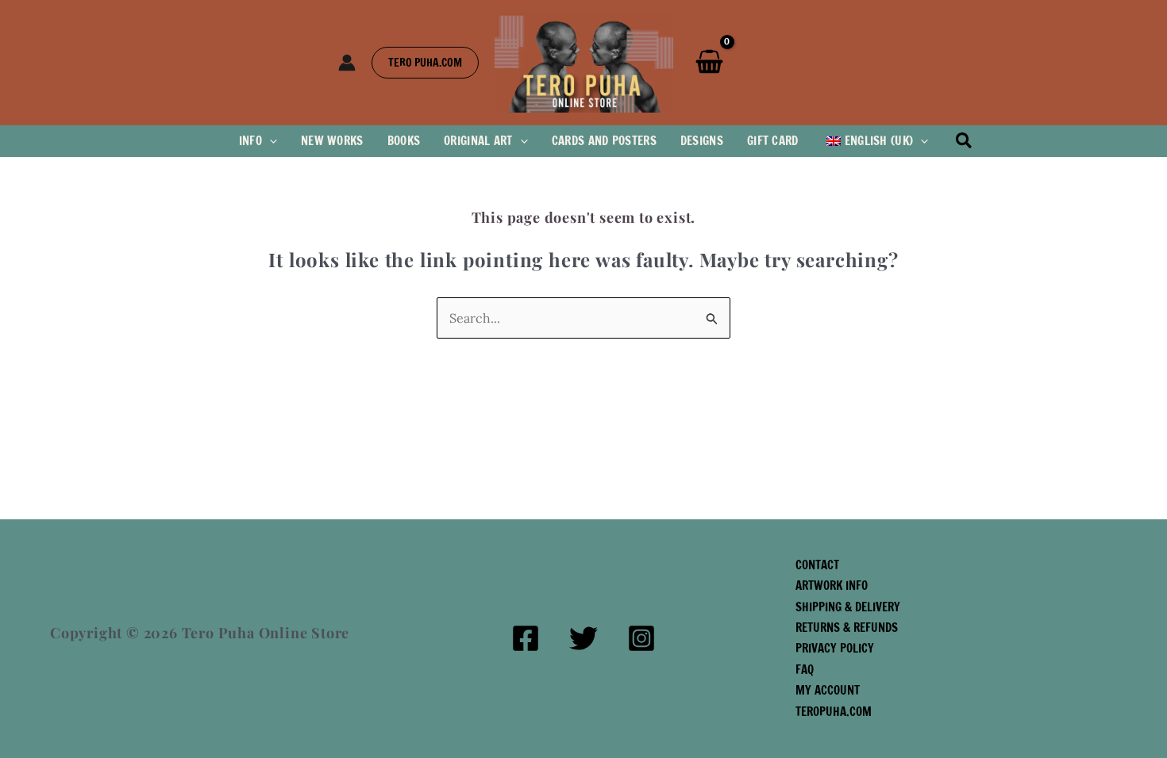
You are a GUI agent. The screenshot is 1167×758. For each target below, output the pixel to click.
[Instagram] (641, 638)
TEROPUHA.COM (833, 711)
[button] (425, 62)
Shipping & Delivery (847, 607)
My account (827, 690)
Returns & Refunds (846, 627)
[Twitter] (583, 638)
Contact (817, 565)
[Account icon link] (347, 62)
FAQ (804, 669)
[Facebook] (525, 638)
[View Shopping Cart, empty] (709, 62)
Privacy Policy (834, 648)
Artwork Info (831, 585)
